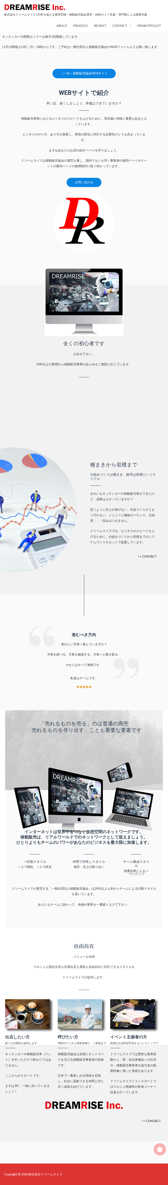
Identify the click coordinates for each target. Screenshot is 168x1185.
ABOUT (62, 25)
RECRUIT (100, 25)
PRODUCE (80, 25)
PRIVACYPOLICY (149, 25)
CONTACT (119, 25)
